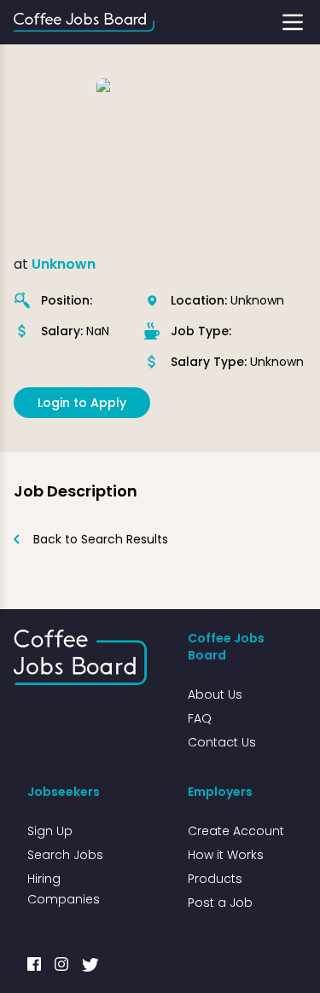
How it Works (226, 854)
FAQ (200, 718)
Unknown (64, 264)
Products (215, 878)
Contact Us (222, 742)
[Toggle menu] (292, 22)
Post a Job (220, 902)
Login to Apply (82, 402)
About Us (215, 694)
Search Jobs (65, 854)
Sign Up (50, 830)
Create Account (236, 830)
